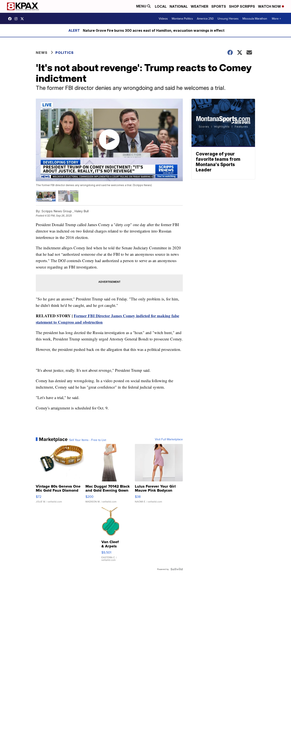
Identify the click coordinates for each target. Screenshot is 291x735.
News (42, 52)
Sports (218, 6)
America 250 (205, 18)
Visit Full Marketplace (169, 439)
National (179, 6)
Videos (163, 18)
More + (276, 18)
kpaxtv (11, 18)
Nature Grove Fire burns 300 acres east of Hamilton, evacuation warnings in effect (154, 30)
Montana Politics (182, 18)
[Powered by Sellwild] (176, 569)
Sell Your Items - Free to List (87, 439)
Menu (141, 6)
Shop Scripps (242, 6)
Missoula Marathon (254, 18)
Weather (199, 6)
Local (161, 6)
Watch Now (270, 6)
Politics (64, 52)
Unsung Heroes (228, 18)
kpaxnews (23, 18)
